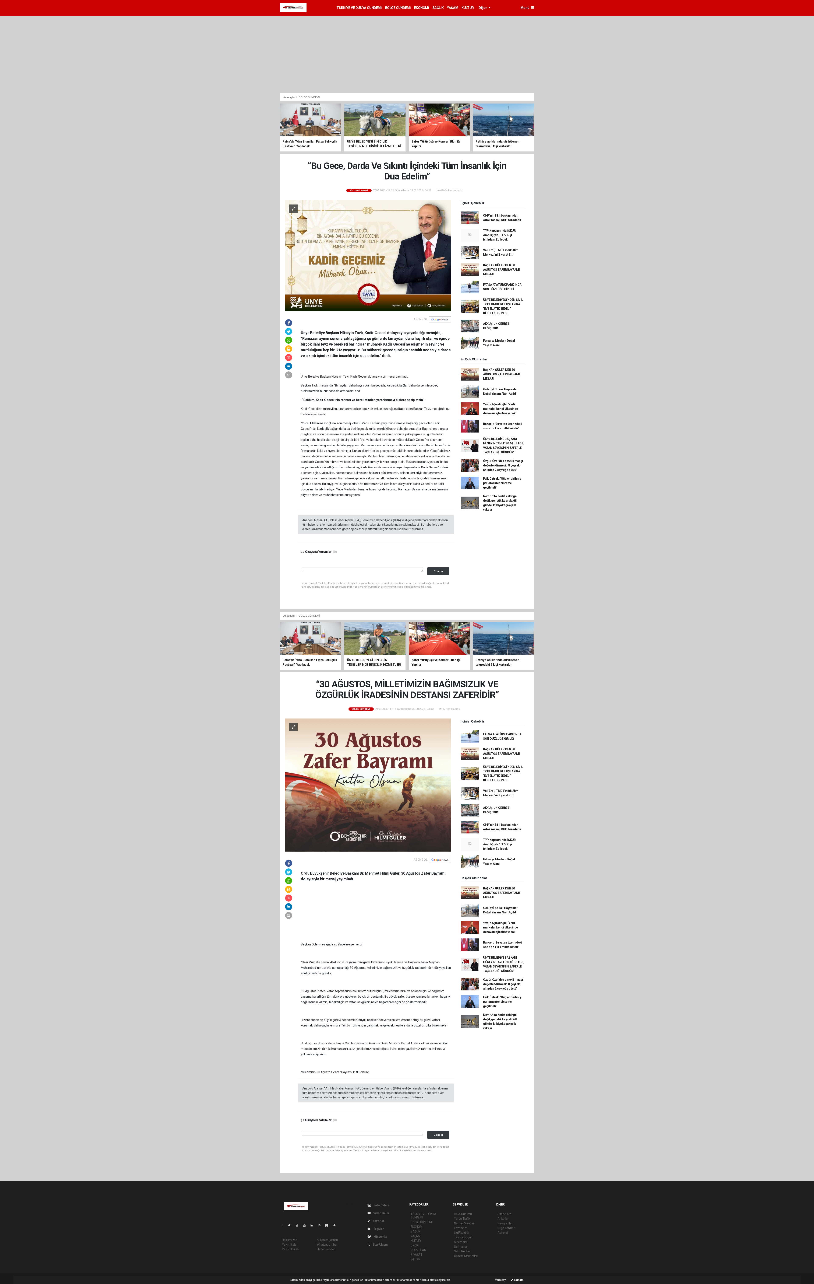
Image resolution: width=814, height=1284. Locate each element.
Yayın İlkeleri (290, 1244)
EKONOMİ (421, 8)
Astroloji (503, 1232)
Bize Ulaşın (380, 1244)
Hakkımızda (289, 1240)
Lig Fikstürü (461, 1232)
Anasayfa (289, 97)
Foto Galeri (381, 1205)
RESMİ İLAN (418, 1250)
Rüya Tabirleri (506, 1228)
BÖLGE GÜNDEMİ (398, 8)
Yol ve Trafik (462, 1218)
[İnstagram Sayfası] (299, 1225)
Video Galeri (381, 1213)
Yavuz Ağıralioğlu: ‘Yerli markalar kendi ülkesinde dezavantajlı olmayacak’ (500, 409)
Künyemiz (380, 1236)
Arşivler (378, 1229)
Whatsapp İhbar (327, 1244)
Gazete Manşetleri (466, 1256)
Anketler (503, 1218)
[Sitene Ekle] (336, 1225)
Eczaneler (460, 1228)
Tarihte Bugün (463, 1237)
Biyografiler (505, 1223)
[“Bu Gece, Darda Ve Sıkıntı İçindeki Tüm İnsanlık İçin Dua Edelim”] (368, 255)
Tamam (518, 1279)
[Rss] (321, 1225)
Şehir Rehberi (462, 1251)
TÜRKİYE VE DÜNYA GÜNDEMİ (359, 8)
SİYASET (416, 1254)
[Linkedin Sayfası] (313, 1225)
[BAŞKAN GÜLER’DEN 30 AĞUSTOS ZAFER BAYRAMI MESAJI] (368, 785)
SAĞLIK (438, 8)
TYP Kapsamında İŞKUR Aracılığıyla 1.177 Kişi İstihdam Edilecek (499, 235)
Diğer (483, 8)
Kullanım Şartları (327, 1240)
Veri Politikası (290, 1249)
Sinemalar (460, 1242)
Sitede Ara (504, 1214)
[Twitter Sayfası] (291, 1225)
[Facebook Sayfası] (283, 1225)
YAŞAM (452, 8)
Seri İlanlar (461, 1246)
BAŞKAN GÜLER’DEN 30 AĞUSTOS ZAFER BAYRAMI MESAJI (501, 269)
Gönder (438, 571)
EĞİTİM (415, 1259)
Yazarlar (378, 1221)
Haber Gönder (326, 1249)
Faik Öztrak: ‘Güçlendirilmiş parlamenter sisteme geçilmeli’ (502, 483)
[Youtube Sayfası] (306, 1225)
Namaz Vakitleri (464, 1223)
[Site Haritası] (328, 1225)
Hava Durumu (463, 1214)
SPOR (414, 1245)
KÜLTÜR (467, 8)
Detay (502, 1279)
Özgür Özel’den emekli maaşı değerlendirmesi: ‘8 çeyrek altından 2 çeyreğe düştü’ (503, 465)
